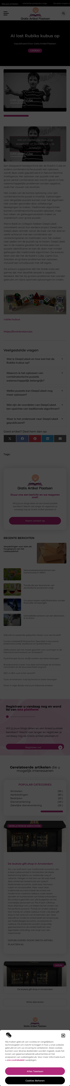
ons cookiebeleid (15, 1060)
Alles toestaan (35, 1071)
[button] (63, 1035)
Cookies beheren (35, 1080)
